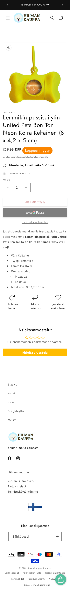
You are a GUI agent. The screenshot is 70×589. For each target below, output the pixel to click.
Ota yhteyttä (16, 411)
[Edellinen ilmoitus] (7, 5)
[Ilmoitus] (63, 5)
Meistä (12, 420)
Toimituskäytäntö (37, 578)
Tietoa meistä (17, 486)
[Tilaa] (57, 536)
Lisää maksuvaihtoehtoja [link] (35, 222)
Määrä (6, 180)
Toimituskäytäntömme (23, 491)
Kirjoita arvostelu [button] (35, 352)
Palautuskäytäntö (32, 572)
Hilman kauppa (34, 568)
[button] (8, 17)
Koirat (11, 393)
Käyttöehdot (17, 578)
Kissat (12, 402)
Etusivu (12, 384)
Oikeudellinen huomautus (37, 584)
